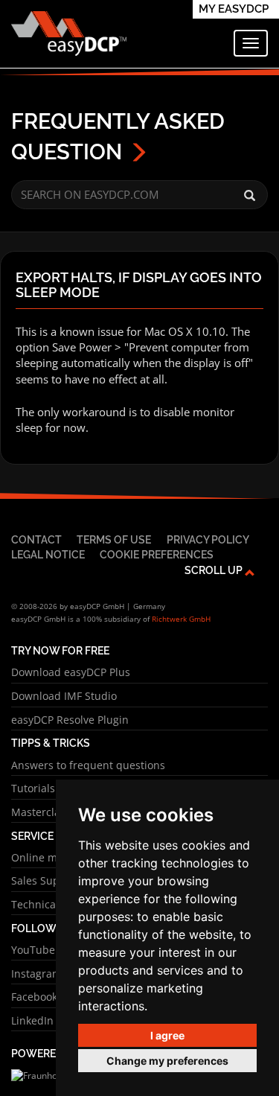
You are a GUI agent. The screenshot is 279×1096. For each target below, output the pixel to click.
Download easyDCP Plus (70, 672)
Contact (36, 539)
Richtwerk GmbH (181, 619)
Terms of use (114, 539)
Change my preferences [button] (167, 1060)
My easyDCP (234, 9)
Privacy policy (208, 539)
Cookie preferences (157, 554)
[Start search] (249, 195)
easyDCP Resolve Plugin (70, 720)
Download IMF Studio (64, 696)
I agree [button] (167, 1035)
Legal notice (48, 554)
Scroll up (215, 570)
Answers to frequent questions (88, 765)
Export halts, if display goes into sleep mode (139, 285)
